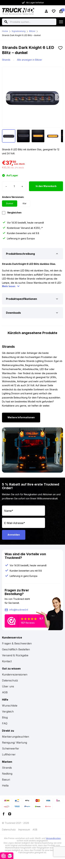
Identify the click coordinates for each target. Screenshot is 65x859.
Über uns (8, 686)
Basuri (6, 779)
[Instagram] (9, 814)
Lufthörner (9, 754)
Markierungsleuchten (15, 736)
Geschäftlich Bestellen (16, 649)
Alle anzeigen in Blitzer (29, 59)
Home (5, 31)
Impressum (24, 829)
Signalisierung (19, 31)
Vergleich (8, 711)
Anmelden (14, 534)
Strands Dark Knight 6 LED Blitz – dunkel (21, 35)
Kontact (7, 661)
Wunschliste (9, 705)
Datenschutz (10, 680)
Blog (5, 717)
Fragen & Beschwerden (17, 643)
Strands (6, 59)
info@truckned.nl (18, 609)
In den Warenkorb (46, 186)
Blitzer (32, 31)
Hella (5, 785)
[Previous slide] (7, 97)
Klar (24, 203)
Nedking (7, 773)
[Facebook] (3, 814)
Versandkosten (53, 838)
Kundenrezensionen (14, 674)
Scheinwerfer (10, 748)
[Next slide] (58, 97)
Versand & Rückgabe (15, 655)
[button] (60, 51)
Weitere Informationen (21, 417)
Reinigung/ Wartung (14, 742)
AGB (5, 692)
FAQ (4, 723)
